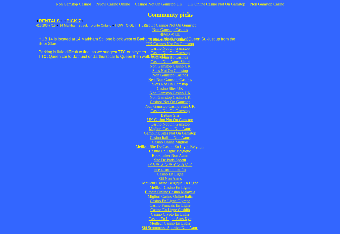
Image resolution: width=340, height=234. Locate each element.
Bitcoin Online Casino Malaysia (170, 192)
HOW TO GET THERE (131, 25)
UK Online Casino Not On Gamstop (216, 4)
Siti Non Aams (170, 178)
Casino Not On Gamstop (170, 124)
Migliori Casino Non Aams (170, 129)
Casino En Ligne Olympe (170, 201)
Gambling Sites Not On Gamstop (170, 133)
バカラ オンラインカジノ (170, 165)
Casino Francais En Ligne (170, 205)
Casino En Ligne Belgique (170, 151)
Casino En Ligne (170, 174)
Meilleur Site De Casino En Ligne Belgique (170, 146)
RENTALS (49, 20)
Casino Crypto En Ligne (170, 214)
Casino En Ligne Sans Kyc (170, 219)
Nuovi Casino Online (113, 4)
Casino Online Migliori (170, 142)
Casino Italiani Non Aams (170, 137)
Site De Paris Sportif (170, 160)
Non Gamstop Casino (267, 4)
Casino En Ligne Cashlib (170, 210)
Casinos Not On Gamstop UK (158, 4)
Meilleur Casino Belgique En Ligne (170, 183)
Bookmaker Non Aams (170, 155)
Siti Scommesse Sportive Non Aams (170, 228)
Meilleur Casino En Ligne (170, 187)
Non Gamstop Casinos (73, 4)
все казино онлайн (170, 169)
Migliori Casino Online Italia (170, 196)
